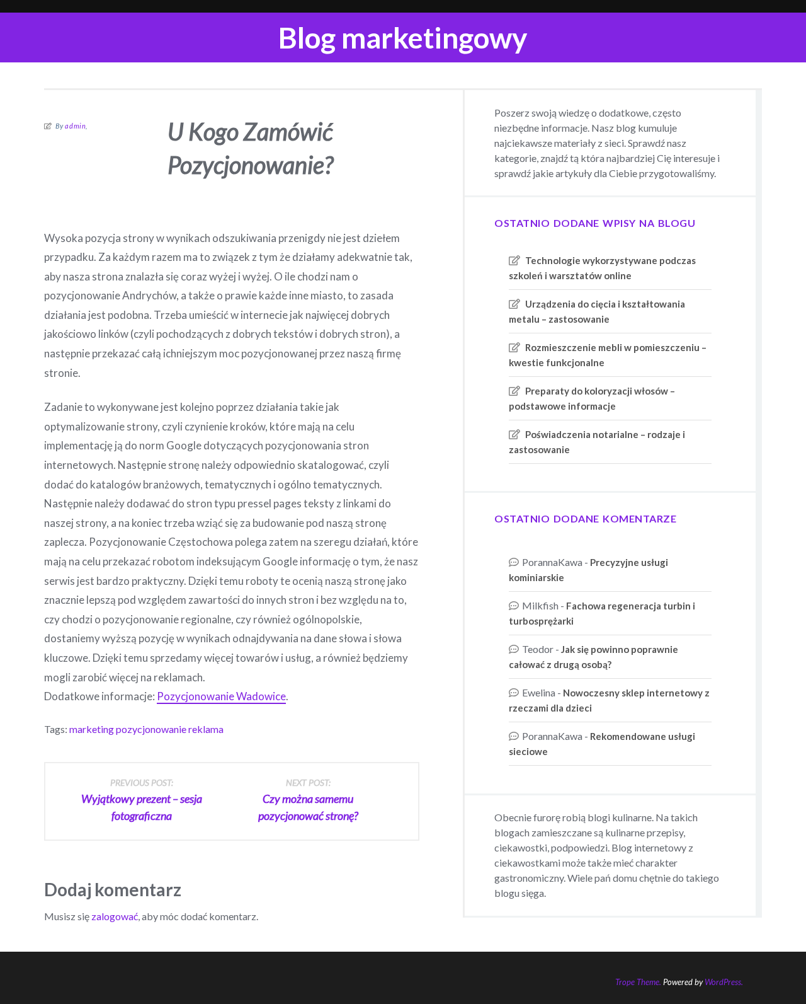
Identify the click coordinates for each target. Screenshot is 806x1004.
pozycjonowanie (151, 729)
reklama (206, 729)
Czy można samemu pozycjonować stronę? (308, 799)
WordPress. (724, 982)
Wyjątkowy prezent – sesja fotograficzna (141, 799)
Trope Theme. (638, 982)
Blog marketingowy (403, 37)
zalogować (114, 916)
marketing (91, 729)
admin (75, 126)
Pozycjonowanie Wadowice (221, 696)
